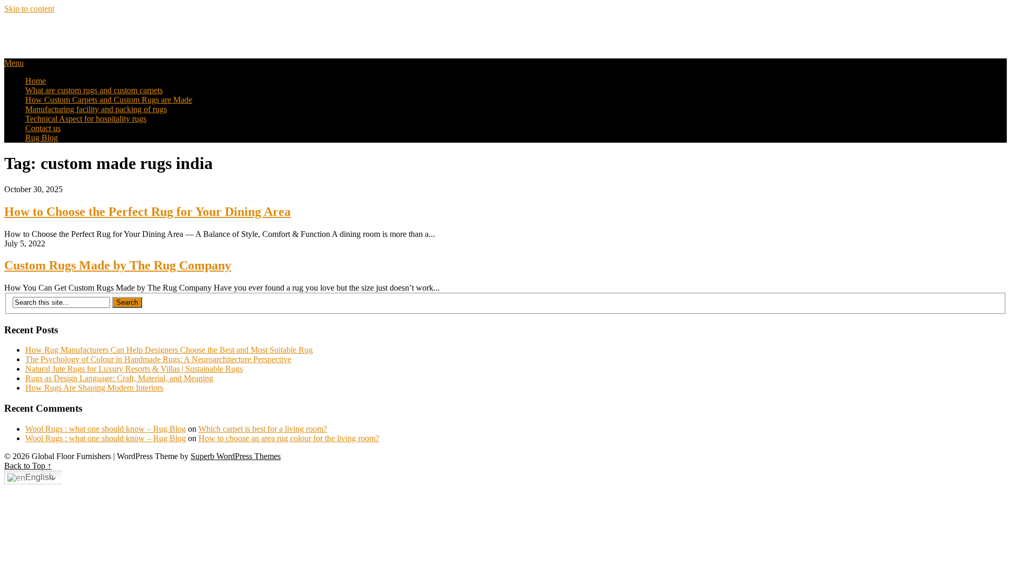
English (39, 477)
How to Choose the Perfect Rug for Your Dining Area (147, 211)
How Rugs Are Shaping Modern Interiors (94, 387)
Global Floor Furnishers (70, 31)
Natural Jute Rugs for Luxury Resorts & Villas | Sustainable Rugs (134, 368)
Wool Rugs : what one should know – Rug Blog (105, 428)
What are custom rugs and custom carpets (94, 90)
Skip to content (29, 8)
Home (35, 80)
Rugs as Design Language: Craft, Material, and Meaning (119, 378)
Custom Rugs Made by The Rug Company (117, 265)
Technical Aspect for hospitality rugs (85, 118)
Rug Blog (41, 137)
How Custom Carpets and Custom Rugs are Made (108, 99)
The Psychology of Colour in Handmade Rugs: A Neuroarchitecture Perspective (158, 359)
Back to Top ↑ (28, 465)
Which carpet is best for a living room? (263, 428)
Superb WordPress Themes (236, 456)
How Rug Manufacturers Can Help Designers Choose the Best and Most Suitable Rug (169, 349)
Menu (14, 62)
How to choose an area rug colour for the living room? (289, 438)
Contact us (43, 128)
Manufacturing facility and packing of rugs (96, 109)
